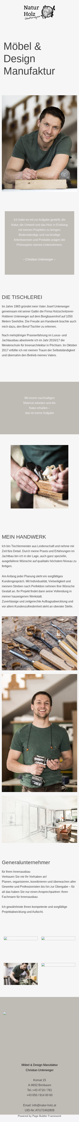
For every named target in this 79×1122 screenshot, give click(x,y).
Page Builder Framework (46, 1115)
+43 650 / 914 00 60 (40, 1095)
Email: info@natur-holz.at (39, 1105)
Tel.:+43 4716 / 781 (39, 1090)
